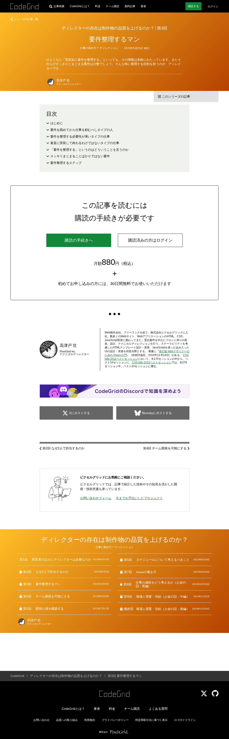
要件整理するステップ (66, 163)
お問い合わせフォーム (95, 498)
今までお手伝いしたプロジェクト (139, 498)
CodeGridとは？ (80, 6)
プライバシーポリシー (115, 720)
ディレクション (109, 48)
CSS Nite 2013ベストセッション (152, 362)
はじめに (56, 123)
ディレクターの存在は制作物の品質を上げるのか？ (108, 28)
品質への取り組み (67, 720)
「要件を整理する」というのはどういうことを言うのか (89, 149)
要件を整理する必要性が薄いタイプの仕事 (80, 136)
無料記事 (130, 6)
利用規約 (89, 720)
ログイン (213, 6)
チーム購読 (112, 6)
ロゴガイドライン (185, 720)
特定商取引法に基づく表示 (151, 720)
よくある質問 (158, 708)
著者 (143, 6)
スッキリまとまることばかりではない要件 (80, 156)
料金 (97, 6)
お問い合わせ (41, 720)
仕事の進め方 (88, 48)
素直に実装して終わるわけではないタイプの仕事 (84, 143)
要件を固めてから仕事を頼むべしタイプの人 (81, 130)
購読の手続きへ (79, 240)
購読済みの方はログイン (150, 240)
